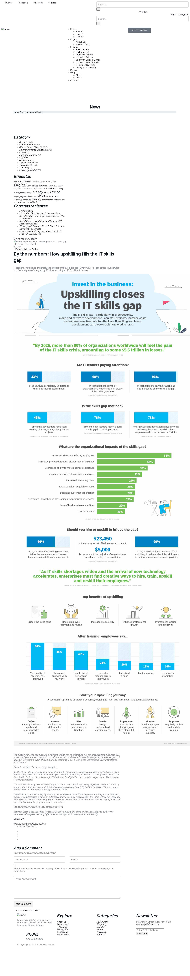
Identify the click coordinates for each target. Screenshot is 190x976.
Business (29, 181)
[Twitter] (99, 946)
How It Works (83, 44)
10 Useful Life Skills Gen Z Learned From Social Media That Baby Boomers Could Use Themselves (42, 216)
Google (16, 189)
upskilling (41, 823)
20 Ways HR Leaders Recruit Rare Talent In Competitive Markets (41, 227)
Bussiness (24, 142)
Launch (42, 189)
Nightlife (23, 157)
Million (29, 192)
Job (34, 189)
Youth (34, 202)
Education (37, 185)
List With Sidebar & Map (88, 62)
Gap (19, 823)
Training (36, 199)
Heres (21, 189)
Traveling (24, 167)
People (16, 197)
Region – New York (85, 64)
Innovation (28, 189)
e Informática (26, 210)
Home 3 (80, 36)
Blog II (79, 77)
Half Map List (82, 52)
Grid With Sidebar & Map (88, 59)
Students (49, 196)
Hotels (22, 152)
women (62, 200)
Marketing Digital (28, 154)
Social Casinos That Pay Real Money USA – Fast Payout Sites (41, 222)
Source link (19, 818)
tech (56, 196)
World (29, 202)
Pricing (73, 70)
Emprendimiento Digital (31, 112)
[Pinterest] (114, 946)
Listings (74, 47)
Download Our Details (25, 238)
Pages (73, 39)
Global (60, 186)
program (23, 196)
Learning (59, 188)
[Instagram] (122, 946)
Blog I (78, 75)
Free (45, 186)
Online (55, 192)
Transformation (47, 200)
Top (29, 199)
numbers (26, 823)
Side (34, 197)
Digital (20, 184)
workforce (22, 202)
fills (15, 823)
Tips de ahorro (26, 162)
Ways (56, 199)
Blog (72, 72)
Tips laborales (26, 165)
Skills (33, 823)
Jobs (37, 188)
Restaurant (25, 159)
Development (51, 181)
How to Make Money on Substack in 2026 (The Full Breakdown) (40, 232)
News (46, 192)
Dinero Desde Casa (29, 147)
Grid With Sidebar (84, 54)
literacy (17, 192)
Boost (22, 181)
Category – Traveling (86, 67)
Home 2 (80, 34)
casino (35, 182)
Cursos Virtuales (27, 144)
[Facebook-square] (107, 946)
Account (16, 182)
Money (37, 192)
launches (50, 188)
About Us (80, 41)
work (15, 202)
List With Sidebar (84, 57)
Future (50, 185)
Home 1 (80, 31)
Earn (29, 185)
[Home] (5, 29)
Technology (18, 200)
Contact (74, 80)
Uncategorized (26, 170)
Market (23, 192)
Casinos (42, 181)
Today (25, 200)
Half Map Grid (82, 49)
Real (29, 196)
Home (73, 29)
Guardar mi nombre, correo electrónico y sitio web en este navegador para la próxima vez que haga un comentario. (63, 869)
